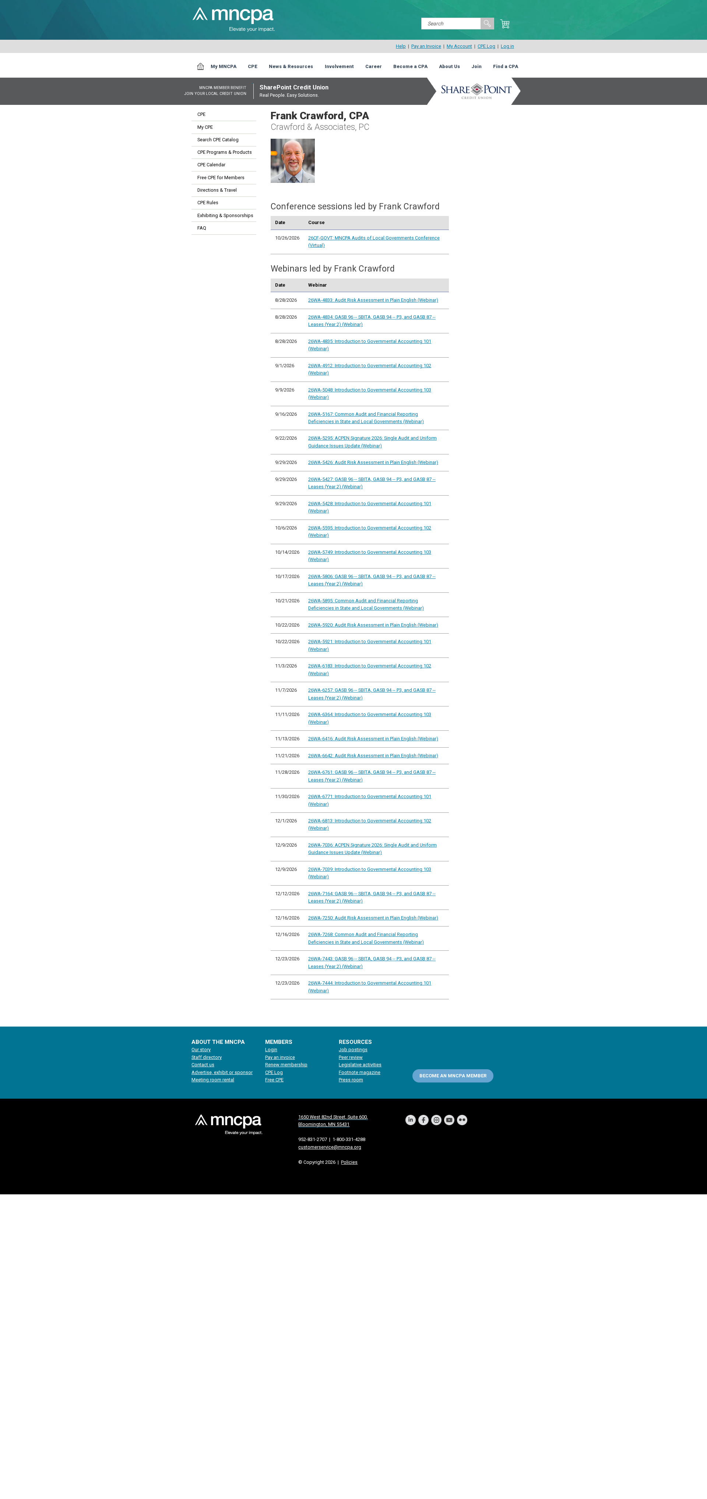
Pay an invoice (280, 1057)
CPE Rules (207, 202)
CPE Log (486, 46)
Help (401, 46)
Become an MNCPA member (452, 1075)
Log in (507, 46)
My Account (459, 46)
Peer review (351, 1057)
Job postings (353, 1049)
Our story (201, 1049)
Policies (349, 1162)
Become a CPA (410, 66)
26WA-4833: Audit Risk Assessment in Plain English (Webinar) (373, 300)
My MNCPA (223, 66)
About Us (449, 66)
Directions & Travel (217, 190)
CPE (252, 66)
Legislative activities (360, 1064)
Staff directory (206, 1057)
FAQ (201, 228)
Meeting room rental (212, 1079)
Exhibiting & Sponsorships (225, 215)
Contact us (202, 1064)
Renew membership (286, 1064)
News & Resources (291, 66)
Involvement (339, 66)
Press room (351, 1079)
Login (271, 1049)
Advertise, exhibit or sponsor (222, 1072)
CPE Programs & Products (224, 152)
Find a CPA (505, 66)
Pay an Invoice (426, 46)
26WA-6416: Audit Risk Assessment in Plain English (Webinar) (373, 738)
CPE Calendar (211, 164)
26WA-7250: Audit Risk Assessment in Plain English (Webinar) (373, 918)
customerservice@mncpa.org (329, 1147)
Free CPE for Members (221, 177)
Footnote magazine (359, 1072)
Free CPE (274, 1079)
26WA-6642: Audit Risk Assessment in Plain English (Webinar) (373, 755)
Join (476, 66)
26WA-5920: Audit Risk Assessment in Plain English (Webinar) (373, 625)
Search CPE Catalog (218, 139)
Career (373, 66)
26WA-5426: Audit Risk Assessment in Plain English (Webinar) (373, 462)
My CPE (205, 127)
